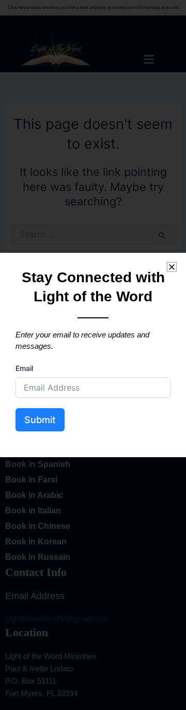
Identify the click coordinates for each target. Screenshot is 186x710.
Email (24, 368)
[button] (172, 267)
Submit (40, 419)
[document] (93, 355)
